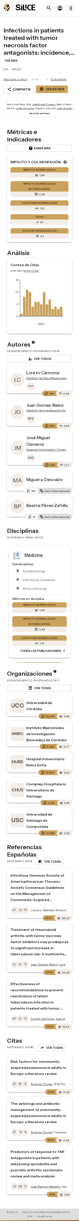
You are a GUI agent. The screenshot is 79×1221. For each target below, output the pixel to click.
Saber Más (40, 148)
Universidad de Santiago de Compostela (39, 820)
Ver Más (11, 60)
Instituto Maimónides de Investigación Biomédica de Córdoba (46, 734)
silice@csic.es (44, 1216)
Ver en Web (52, 89)
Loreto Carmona (25, 108)
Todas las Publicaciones (43, 651)
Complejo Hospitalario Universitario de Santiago (46, 790)
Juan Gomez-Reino (45, 405)
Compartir (19, 89)
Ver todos (39, 359)
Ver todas (39, 688)
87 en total (31, 270)
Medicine (34, 554)
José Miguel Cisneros (44, 104)
